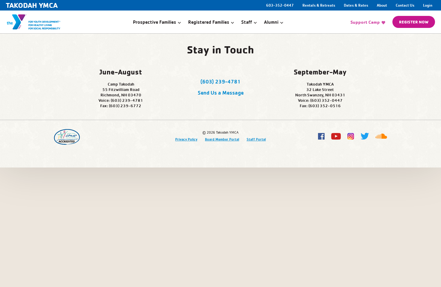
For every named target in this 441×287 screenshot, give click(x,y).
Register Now (413, 21)
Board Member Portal (222, 139)
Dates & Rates (356, 5)
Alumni (271, 22)
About (382, 5)
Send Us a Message (221, 92)
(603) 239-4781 (220, 81)
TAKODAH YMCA (32, 5)
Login (427, 5)
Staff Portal (256, 139)
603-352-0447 (280, 5)
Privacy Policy (186, 139)
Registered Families (208, 22)
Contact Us (405, 5)
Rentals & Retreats (318, 5)
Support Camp (365, 22)
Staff (246, 22)
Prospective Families (154, 22)
